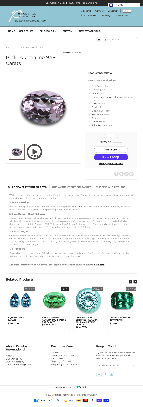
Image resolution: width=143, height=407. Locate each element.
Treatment (97, 114)
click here (99, 264)
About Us (86, 10)
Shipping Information (62, 361)
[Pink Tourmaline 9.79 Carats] (43, 107)
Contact (99, 10)
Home (11, 31)
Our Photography (15, 361)
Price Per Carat (100, 125)
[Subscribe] (134, 365)
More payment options (111, 163)
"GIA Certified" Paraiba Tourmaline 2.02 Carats (54, 319)
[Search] (134, 40)
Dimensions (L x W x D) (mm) (107, 97)
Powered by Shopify (87, 394)
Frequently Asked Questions (65, 364)
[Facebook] (105, 374)
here (80, 206)
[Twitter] (99, 374)
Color (94, 103)
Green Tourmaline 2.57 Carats (120, 318)
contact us (22, 218)
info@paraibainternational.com (121, 15)
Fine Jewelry (48, 31)
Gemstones (26, 31)
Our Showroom (14, 358)
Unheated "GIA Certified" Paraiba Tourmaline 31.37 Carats (86, 321)
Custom (67, 31)
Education (113, 10)
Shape (95, 93)
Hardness (97, 121)
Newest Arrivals (89, 31)
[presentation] (130, 281)
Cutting (96, 110)
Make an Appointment (63, 355)
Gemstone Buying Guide (19, 364)
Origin (95, 118)
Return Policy (58, 358)
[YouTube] (111, 374)
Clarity (95, 107)
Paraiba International (64, 394)
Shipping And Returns (110, 187)
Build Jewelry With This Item (27, 187)
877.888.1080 (90, 15)
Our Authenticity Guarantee (71, 187)
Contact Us (56, 352)
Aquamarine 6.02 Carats (17, 318)
